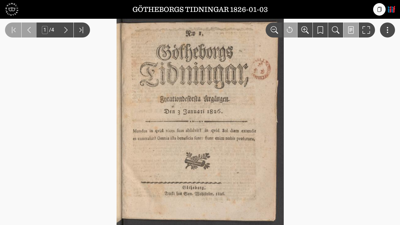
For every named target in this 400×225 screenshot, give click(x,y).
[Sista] (82, 30)
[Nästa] (65, 30)
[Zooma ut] (274, 30)
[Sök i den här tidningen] (335, 30)
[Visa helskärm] (367, 30)
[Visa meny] (387, 30)
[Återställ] (289, 30)
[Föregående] (29, 30)
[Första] (13, 30)
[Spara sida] (320, 30)
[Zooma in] (305, 30)
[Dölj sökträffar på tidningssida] (350, 30)
